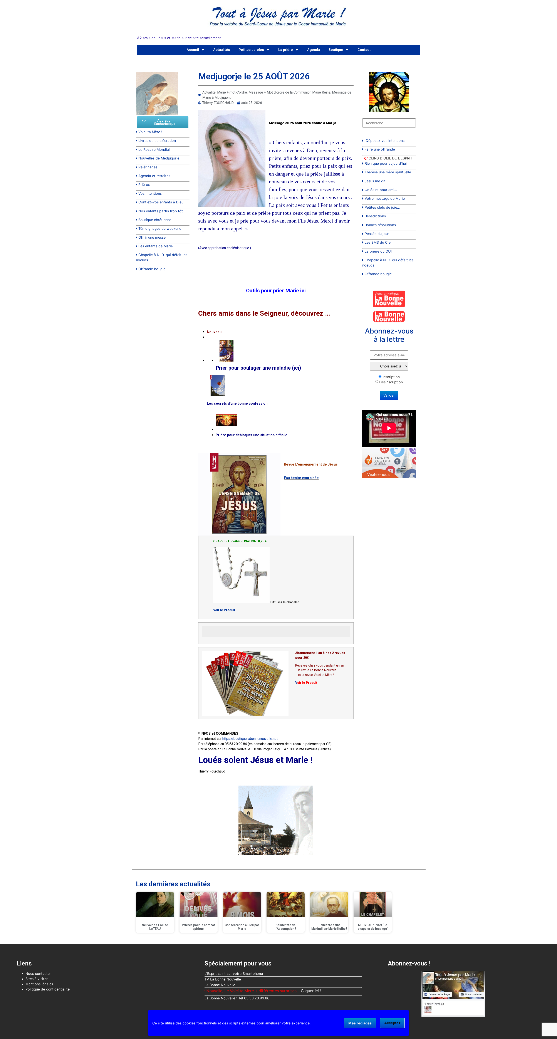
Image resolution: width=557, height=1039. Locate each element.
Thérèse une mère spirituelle (388, 172)
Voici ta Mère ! (150, 132)
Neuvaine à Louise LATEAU (155, 926)
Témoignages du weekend (159, 228)
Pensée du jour (377, 233)
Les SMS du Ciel (378, 242)
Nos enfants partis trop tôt (160, 211)
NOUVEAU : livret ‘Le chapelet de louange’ (373, 926)
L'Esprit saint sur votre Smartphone (234, 973)
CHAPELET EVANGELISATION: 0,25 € (240, 541)
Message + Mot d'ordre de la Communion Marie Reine (289, 92)
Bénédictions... (376, 216)
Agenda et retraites (154, 176)
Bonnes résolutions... (381, 225)
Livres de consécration (157, 140)
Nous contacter (38, 973)
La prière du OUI (378, 251)
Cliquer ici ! (277, 991)
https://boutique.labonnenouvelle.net (250, 739)
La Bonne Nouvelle (220, 985)
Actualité (209, 92)
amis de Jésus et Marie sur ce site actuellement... (180, 38)
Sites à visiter (36, 979)
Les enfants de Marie (155, 246)
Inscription (391, 377)
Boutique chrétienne (154, 220)
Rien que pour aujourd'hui (386, 163)
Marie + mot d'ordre (232, 92)
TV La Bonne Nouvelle (223, 979)
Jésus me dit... (376, 181)
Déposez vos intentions (385, 140)
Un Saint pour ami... (381, 190)
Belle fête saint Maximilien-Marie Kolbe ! (329, 926)
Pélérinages (147, 167)
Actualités (221, 50)
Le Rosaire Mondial (154, 149)
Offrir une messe (152, 237)
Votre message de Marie (385, 198)
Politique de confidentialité (47, 989)
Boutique (336, 50)
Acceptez (392, 1023)
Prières (144, 184)
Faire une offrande (380, 149)
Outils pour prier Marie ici (276, 291)
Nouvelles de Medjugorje (158, 158)
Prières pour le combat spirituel (198, 926)
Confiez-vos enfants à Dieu (160, 202)
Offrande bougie (151, 269)
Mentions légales (39, 984)
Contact (364, 50)
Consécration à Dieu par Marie (242, 926)
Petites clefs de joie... (382, 207)
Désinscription (391, 382)
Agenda (313, 50)
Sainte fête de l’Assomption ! (285, 926)
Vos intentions (150, 193)
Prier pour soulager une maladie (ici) (258, 368)
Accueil (193, 50)
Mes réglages (360, 1023)
